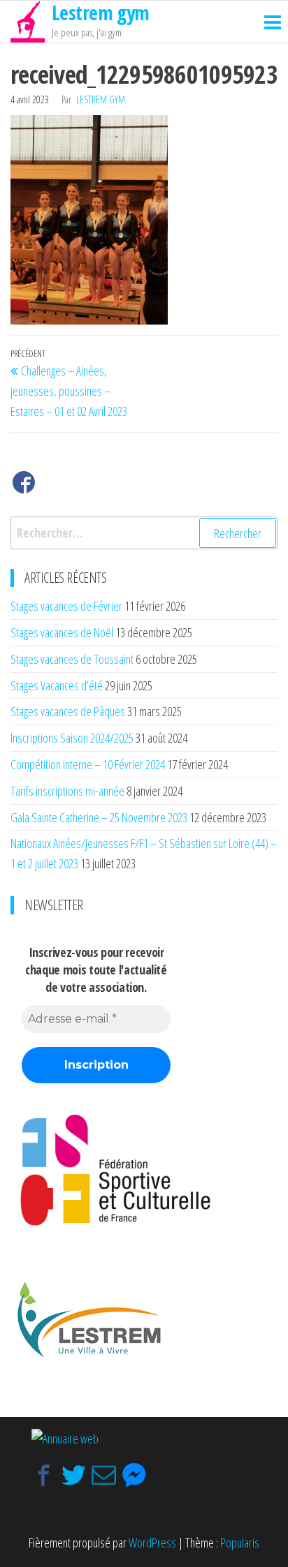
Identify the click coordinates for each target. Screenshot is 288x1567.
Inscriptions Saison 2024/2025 (72, 737)
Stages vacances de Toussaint (72, 659)
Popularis (239, 1542)
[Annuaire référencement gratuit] (65, 1437)
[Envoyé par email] (104, 1475)
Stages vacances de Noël (61, 632)
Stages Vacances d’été (56, 685)
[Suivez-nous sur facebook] (24, 485)
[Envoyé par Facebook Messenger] (134, 1475)
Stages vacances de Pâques (67, 711)
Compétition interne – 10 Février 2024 (87, 764)
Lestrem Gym (100, 99)
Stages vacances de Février (66, 605)
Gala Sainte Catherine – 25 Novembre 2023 (98, 817)
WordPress (152, 1542)
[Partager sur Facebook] (43, 1475)
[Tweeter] (74, 1475)
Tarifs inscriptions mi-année (67, 790)
